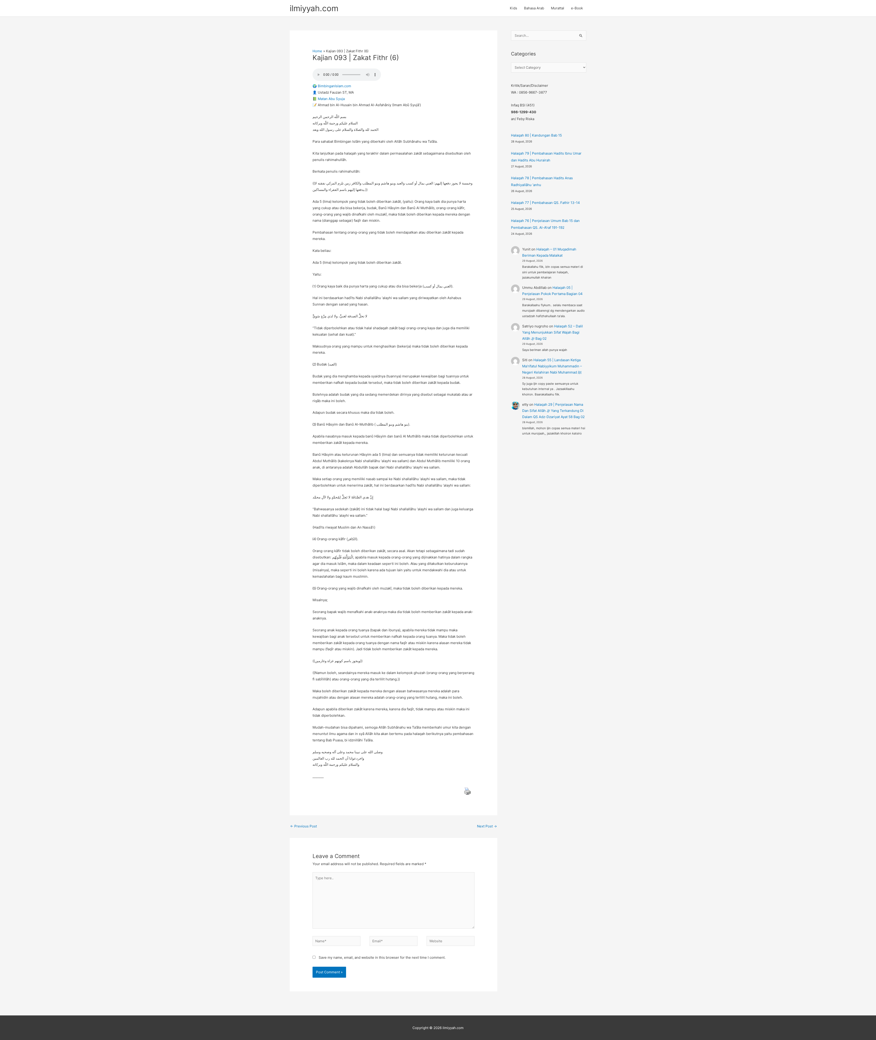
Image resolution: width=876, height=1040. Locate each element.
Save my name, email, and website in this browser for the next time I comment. (382, 957)
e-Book (577, 8)
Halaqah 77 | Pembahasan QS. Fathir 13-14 (545, 202)
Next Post (487, 826)
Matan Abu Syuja (331, 99)
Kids (513, 8)
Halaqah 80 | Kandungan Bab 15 (536, 135)
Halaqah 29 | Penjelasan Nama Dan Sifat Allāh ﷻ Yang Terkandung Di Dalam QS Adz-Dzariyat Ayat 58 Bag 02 (553, 410)
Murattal (557, 8)
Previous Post (303, 826)
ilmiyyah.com (314, 8)
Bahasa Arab (534, 8)
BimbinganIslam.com (334, 86)
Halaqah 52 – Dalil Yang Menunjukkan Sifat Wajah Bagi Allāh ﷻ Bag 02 (552, 332)
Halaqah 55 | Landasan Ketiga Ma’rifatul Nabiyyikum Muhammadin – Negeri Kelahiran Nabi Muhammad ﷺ (552, 366)
